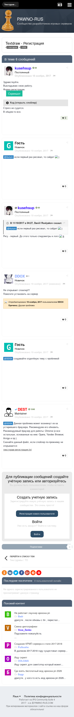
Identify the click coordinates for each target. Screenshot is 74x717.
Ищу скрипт (20, 657)
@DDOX (8, 358)
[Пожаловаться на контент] (54, 75)
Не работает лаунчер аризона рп (32, 613)
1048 (32, 409)
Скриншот (14, 93)
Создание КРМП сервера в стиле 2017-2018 (38, 643)
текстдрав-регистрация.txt (17, 449)
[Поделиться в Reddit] (33, 572)
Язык (16, 696)
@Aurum (8, 156)
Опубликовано (31, 150)
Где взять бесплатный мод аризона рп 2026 (38, 671)
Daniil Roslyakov (43, 223)
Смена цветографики (25, 626)
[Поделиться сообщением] (67, 67)
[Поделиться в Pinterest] (38, 572)
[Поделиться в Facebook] (21, 572)
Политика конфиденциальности (42, 696)
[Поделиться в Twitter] (15, 572)
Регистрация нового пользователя (37, 513)
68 (35, 68)
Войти (37, 534)
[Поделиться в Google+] (27, 572)
